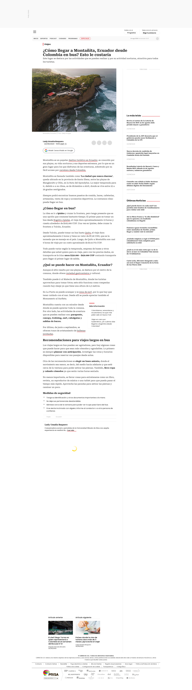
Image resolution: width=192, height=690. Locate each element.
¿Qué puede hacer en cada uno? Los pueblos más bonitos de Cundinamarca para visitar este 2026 (143, 208)
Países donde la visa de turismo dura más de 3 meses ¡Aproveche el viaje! (88, 639)
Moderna (80, 677)
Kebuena (135, 674)
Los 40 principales (79, 670)
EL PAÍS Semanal (116, 674)
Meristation (130, 677)
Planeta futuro (126, 674)
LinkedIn (104, 143)
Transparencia (108, 667)
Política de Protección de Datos (146, 664)
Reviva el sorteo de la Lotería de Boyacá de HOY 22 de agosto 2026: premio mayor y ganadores (141, 123)
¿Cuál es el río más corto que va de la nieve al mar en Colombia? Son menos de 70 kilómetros (142, 252)
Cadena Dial (108, 674)
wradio (91, 674)
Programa (131, 33)
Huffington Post (73, 674)
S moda (109, 677)
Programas (72, 38)
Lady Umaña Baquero (53, 141)
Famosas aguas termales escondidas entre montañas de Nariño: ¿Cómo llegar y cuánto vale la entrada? (142, 230)
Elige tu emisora (149, 33)
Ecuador (59, 417)
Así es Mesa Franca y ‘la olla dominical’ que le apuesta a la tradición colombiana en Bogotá (143, 219)
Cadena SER (113, 670)
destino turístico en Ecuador (83, 160)
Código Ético (121, 667)
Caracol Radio (96, 32)
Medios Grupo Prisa (51, 678)
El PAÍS (70, 670)
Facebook (94, 143)
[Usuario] (157, 38)
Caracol (136, 670)
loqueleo (119, 677)
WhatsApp (110, 143)
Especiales (85, 38)
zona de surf (85, 292)
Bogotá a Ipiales (62, 220)
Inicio (36, 38)
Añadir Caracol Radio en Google (60, 150)
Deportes (44, 38)
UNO (85, 674)
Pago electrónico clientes (79, 664)
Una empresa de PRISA (51, 673)
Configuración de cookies (91, 667)
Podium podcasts (90, 677)
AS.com (121, 670)
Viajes (47, 44)
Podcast (53, 38)
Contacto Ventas (51, 664)
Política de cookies (73, 667)
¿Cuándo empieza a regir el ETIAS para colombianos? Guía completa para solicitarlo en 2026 (143, 241)
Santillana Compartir (102, 670)
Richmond (69, 677)
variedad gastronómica (78, 273)
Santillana (90, 670)
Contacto (38, 664)
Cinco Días (100, 674)
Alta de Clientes (96, 664)
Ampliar (112, 73)
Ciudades (62, 38)
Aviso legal (128, 664)
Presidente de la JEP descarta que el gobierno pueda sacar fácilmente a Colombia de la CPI (142, 138)
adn (128, 670)
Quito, (88, 233)
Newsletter (152, 38)
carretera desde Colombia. (72, 170)
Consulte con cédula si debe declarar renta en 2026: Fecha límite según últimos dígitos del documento (142, 184)
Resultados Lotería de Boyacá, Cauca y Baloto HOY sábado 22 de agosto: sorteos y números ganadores (143, 168)
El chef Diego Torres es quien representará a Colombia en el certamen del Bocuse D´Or (59, 640)
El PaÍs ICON (100, 677)
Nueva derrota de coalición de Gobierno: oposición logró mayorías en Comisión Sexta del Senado (143, 153)
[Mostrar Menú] (34, 32)
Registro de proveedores (113, 664)
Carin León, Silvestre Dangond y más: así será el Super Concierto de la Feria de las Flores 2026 (142, 263)
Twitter (99, 143)
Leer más (70, 430)
